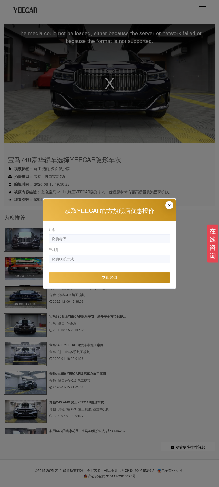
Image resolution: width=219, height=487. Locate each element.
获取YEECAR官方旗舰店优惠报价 (109, 210)
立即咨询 (109, 277)
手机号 (54, 249)
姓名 (52, 229)
